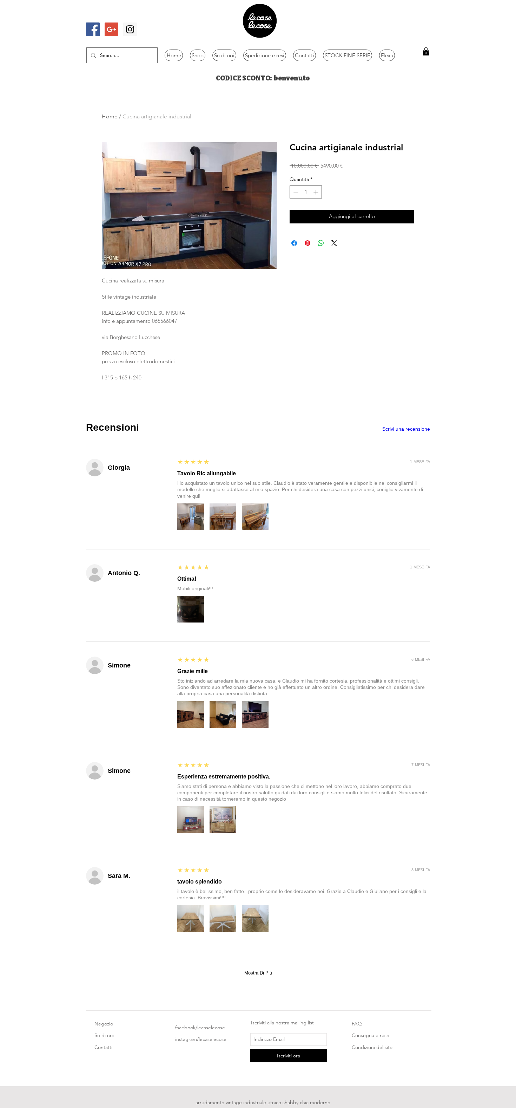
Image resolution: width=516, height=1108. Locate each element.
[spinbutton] (305, 192)
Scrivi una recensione (406, 428)
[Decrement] (295, 192)
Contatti (103, 1047)
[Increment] (316, 192)
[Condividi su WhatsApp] (321, 243)
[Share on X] (334, 243)
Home (110, 116)
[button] (426, 51)
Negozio (103, 1024)
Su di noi (104, 1035)
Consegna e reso (370, 1035)
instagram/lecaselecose (200, 1039)
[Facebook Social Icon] (93, 29)
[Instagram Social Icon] (130, 29)
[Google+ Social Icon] (111, 29)
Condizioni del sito (372, 1047)
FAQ (357, 1024)
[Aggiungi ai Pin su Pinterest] (307, 243)
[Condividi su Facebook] (294, 243)
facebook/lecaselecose (200, 1027)
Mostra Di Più (258, 973)
